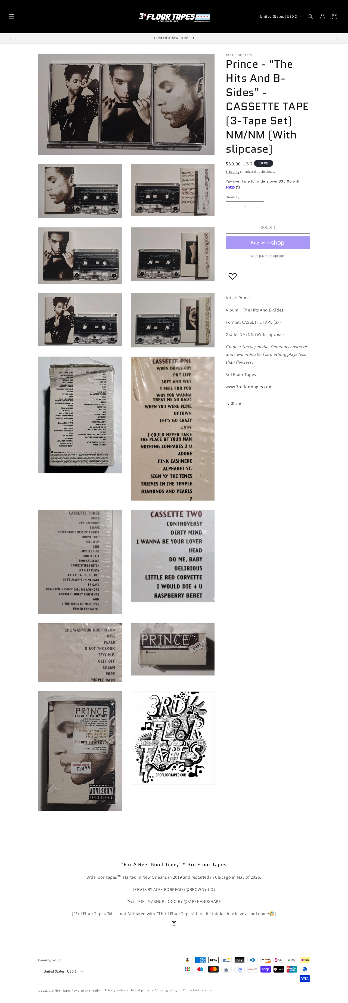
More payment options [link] (268, 256)
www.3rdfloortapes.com (249, 387)
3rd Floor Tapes (60, 990)
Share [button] (236, 403)
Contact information (197, 990)
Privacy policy (115, 990)
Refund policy (140, 990)
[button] (11, 17)
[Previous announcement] (11, 38)
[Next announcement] (337, 38)
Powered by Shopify (86, 990)
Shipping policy (166, 990)
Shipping (233, 171)
